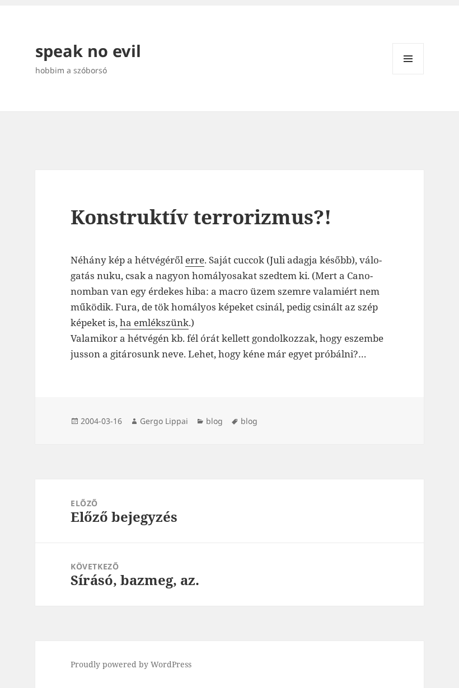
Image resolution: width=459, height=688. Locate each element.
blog (214, 421)
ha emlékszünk (154, 322)
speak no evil (88, 51)
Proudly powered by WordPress (131, 664)
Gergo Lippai (164, 421)
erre (194, 259)
